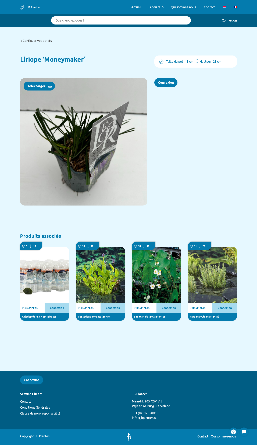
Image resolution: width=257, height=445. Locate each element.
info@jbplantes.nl (144, 417)
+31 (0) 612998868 (145, 413)
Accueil (136, 7)
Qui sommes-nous (183, 7)
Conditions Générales (35, 407)
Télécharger (36, 86)
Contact (209, 7)
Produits (154, 7)
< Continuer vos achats (36, 40)
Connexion (229, 20)
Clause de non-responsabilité (40, 413)
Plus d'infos (30, 308)
